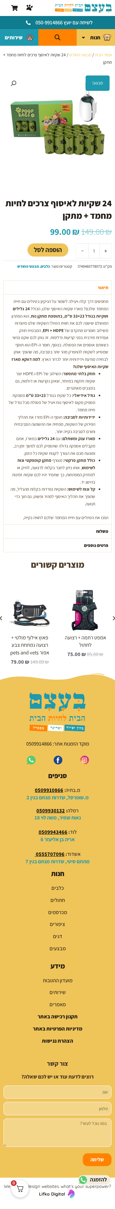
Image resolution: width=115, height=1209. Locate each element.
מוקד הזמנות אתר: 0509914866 (57, 743)
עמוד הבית (103, 55)
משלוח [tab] (102, 531)
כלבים (45, 266)
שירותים (58, 992)
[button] (13, 83)
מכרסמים (57, 912)
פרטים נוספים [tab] (96, 545)
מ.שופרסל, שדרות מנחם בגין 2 (58, 797)
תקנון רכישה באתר (58, 1016)
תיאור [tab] (103, 287)
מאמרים (58, 1004)
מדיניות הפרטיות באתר (57, 1028)
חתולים (57, 900)
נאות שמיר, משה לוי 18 (57, 817)
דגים (57, 936)
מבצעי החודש (80, 55)
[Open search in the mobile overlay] (57, 37)
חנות (95, 37)
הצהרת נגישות (57, 1040)
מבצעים (58, 948)
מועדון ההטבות (58, 980)
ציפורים (57, 924)
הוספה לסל (48, 249)
